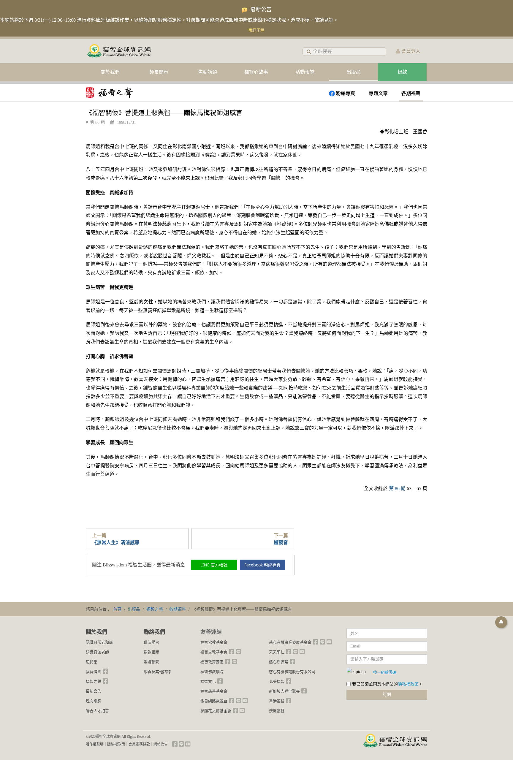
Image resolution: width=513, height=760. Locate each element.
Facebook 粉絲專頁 (262, 565)
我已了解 (256, 30)
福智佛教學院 (212, 671)
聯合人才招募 (97, 711)
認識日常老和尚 (99, 642)
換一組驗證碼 (384, 672)
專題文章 (378, 93)
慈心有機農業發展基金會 (290, 642)
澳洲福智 (276, 711)
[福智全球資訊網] (118, 51)
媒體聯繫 (151, 662)
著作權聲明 (95, 744)
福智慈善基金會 (213, 691)
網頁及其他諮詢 (157, 671)
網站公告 (160, 744)
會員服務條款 (139, 744)
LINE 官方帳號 (213, 565)
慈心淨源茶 (278, 662)
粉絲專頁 (345, 93)
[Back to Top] (501, 622)
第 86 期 (97, 122)
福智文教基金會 (213, 652)
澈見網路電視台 (213, 701)
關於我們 (110, 72)
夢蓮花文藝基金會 (215, 711)
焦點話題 (207, 72)
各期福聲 (410, 93)
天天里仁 (276, 652)
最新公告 (93, 691)
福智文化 (208, 681)
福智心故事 (256, 72)
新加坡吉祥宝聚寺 (284, 691)
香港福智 (276, 701)
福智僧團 (93, 671)
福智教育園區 (212, 662)
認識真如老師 (97, 652)
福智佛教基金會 (213, 642)
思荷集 (91, 662)
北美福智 (276, 681)
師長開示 (158, 72)
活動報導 (304, 72)
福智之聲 (93, 681)
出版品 (353, 72)
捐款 (402, 72)
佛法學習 (151, 642)
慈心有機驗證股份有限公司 (292, 671)
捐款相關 (151, 652)
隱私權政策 (408, 684)
